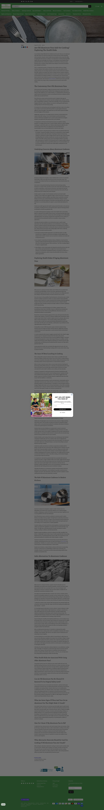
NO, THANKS (62, 412)
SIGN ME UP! (62, 409)
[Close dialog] (72, 394)
